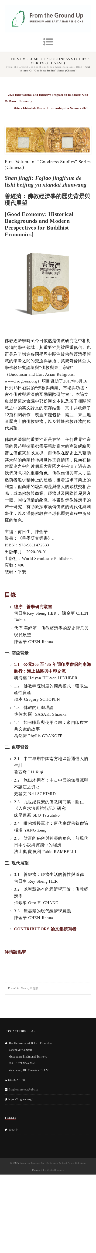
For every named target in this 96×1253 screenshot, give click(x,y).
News (24, 988)
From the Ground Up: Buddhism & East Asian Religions (40, 66)
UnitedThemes (55, 1169)
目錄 (10, 595)
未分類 (34, 988)
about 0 (13, 1129)
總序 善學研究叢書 (33, 606)
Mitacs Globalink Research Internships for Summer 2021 (51, 108)
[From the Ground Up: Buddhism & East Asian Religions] (48, 18)
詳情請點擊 (15, 951)
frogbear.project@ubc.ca (23, 1089)
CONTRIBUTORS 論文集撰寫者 (45, 929)
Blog (79, 66)
